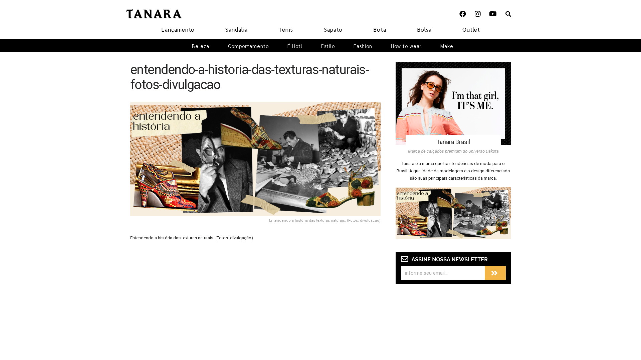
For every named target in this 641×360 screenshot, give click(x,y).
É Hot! (294, 46)
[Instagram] (477, 14)
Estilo (328, 46)
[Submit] (495, 273)
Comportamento (248, 46)
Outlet (471, 29)
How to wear (406, 46)
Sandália (236, 29)
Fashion (363, 46)
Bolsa (424, 29)
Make (446, 46)
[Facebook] (462, 14)
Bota (379, 29)
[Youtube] (492, 14)
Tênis (285, 29)
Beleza (200, 46)
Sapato (333, 29)
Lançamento (178, 29)
